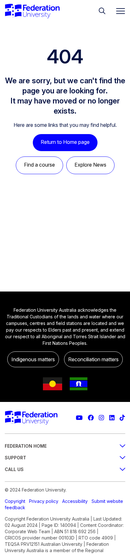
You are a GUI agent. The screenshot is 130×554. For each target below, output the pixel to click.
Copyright (15, 501)
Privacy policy (43, 501)
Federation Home (26, 446)
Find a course (39, 165)
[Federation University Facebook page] (91, 417)
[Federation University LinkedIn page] (112, 417)
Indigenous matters (33, 359)
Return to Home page (65, 142)
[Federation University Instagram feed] (101, 417)
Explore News (90, 165)
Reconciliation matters (93, 359)
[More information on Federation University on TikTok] (122, 417)
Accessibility (75, 501)
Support (15, 457)
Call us (14, 469)
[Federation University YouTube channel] (79, 417)
